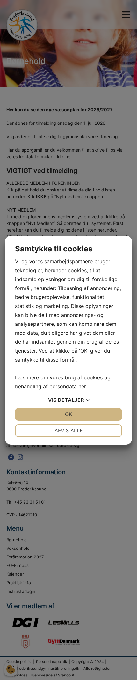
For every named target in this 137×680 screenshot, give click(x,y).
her (82, 386)
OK (68, 414)
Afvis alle (68, 430)
